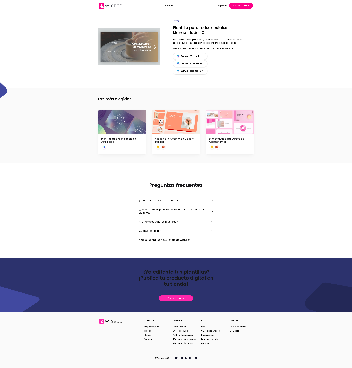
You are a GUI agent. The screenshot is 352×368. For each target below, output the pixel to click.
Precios (169, 5)
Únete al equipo (180, 330)
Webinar (148, 339)
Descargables (207, 335)
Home (176, 20)
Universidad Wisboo (210, 330)
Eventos (205, 343)
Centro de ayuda (238, 326)
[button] (154, 46)
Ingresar (222, 5)
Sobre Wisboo (179, 326)
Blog (203, 326)
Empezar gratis (241, 5)
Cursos (147, 335)
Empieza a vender (209, 339)
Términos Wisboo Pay (183, 343)
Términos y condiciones (184, 339)
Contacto (234, 330)
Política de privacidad (183, 335)
